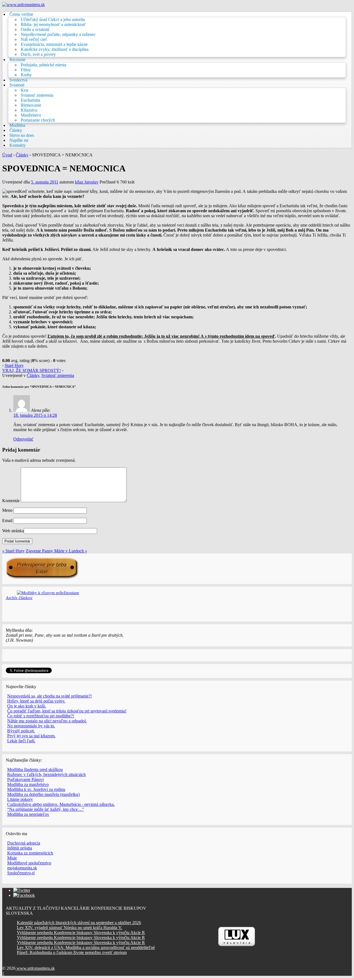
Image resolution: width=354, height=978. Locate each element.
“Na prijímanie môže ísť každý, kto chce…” (45, 809)
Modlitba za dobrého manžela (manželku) (43, 794)
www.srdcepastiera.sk (35, 968)
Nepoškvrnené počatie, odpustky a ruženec (58, 34)
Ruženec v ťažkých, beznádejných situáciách (46, 774)
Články (15, 130)
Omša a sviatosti (35, 29)
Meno (7, 510)
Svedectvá (18, 80)
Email (7, 520)
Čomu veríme (21, 14)
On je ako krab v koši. (26, 706)
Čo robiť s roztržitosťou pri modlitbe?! (40, 716)
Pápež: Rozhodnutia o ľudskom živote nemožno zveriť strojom (72, 952)
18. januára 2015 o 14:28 (35, 415)
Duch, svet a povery (38, 54)
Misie (12, 858)
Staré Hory (14, 365)
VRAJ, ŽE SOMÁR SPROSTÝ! (31, 370)
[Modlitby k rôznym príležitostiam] (48, 592)
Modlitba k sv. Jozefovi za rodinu (36, 789)
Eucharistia (30, 100)
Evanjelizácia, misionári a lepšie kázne (54, 44)
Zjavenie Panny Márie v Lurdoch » (56, 551)
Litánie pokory (20, 799)
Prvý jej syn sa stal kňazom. (31, 735)
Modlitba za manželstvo (28, 784)
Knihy (26, 74)
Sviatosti (16, 85)
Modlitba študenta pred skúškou (35, 769)
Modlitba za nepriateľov (28, 814)
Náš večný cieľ (34, 39)
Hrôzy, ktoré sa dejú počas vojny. (36, 701)
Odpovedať (23, 439)
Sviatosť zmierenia (37, 95)
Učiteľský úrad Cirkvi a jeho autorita (53, 19)
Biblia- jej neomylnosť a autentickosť (53, 24)
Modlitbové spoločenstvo (29, 863)
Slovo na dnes (21, 135)
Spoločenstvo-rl (21, 873)
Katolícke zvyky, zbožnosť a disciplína (54, 49)
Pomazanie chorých (38, 120)
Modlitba (17, 125)
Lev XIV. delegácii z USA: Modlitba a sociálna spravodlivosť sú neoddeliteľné (86, 947)
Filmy (26, 69)
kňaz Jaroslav (86, 182)
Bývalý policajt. (21, 730)
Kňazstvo (29, 110)
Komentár (11, 500)
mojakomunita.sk (22, 868)
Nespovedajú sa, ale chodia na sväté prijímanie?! (49, 696)
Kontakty (17, 145)
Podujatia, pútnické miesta (43, 64)
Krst (24, 90)
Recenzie (17, 59)
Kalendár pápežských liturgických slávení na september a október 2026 (79, 922)
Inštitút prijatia (19, 848)
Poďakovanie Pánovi (25, 779)
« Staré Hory (13, 551)
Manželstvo (31, 115)
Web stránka (13, 530)
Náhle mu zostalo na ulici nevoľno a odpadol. (47, 721)
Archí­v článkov (19, 597)
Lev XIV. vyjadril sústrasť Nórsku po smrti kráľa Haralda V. (69, 927)
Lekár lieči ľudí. (21, 740)
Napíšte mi (18, 140)
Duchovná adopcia (23, 843)
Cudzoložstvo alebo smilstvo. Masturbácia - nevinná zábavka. (61, 804)
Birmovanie (31, 105)
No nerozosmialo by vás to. (31, 725)
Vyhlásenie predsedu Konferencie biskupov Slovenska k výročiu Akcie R (81, 932)
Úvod (7, 155)
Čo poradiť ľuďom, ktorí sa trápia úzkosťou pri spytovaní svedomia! (66, 711)
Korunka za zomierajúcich (30, 853)
